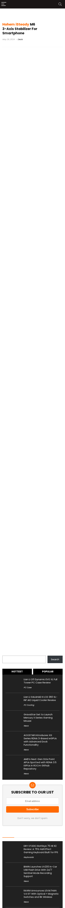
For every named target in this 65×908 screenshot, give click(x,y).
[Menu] (4, 4)
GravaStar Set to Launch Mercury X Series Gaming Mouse (38, 717)
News (26, 725)
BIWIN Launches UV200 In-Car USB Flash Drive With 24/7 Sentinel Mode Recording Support (40, 871)
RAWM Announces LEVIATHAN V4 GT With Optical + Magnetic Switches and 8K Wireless (41, 894)
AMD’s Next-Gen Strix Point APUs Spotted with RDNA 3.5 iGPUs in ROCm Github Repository (40, 763)
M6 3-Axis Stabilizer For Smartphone (19, 28)
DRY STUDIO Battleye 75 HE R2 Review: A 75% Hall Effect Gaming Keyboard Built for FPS (41, 849)
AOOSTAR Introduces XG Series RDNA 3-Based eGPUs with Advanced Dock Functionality (40, 739)
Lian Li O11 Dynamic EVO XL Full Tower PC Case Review (40, 681)
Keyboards (29, 857)
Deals (20, 39)
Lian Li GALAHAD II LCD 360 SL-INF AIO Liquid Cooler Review (40, 698)
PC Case (27, 687)
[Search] (60, 4)
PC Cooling (29, 705)
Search (6, 653)
